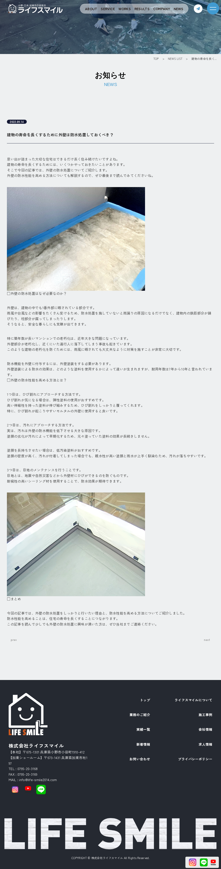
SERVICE (108, 8)
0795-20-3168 (27, 768)
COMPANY (161, 8)
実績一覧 (143, 730)
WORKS (124, 8)
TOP (156, 59)
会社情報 (205, 730)
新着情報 (143, 745)
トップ (145, 700)
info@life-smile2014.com (38, 779)
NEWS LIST (175, 59)
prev (14, 640)
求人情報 (205, 745)
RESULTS (142, 8)
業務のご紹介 (139, 715)
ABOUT (91, 8)
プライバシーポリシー (195, 759)
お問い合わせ (139, 759)
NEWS (178, 8)
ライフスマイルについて (193, 700)
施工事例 (205, 715)
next (207, 640)
